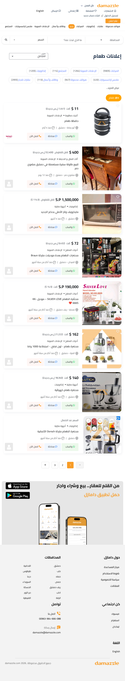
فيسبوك (115, 614)
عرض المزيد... (112, 87)
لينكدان (115, 627)
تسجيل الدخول (111, 15)
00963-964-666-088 (50, 618)
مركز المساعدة (111, 567)
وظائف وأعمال (47, 79)
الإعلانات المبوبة (85, 70)
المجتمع (59, 70)
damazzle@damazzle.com (47, 632)
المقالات (114, 586)
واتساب (69, 136)
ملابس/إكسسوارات (106, 79)
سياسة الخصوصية (110, 579)
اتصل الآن (34, 136)
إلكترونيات (37, 70)
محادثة (51, 136)
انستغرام (115, 620)
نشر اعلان (113, 21)
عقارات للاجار (21, 79)
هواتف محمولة (76, 79)
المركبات (111, 70)
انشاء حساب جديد (91, 15)
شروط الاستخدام (111, 573)
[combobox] (29, 55)
